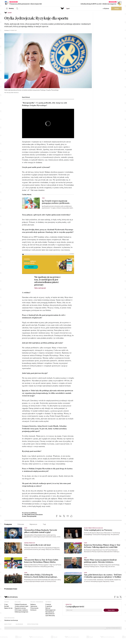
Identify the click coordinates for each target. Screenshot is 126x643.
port (68, 8)
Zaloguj (116, 8)
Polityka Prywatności (21, 604)
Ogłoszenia (33, 606)
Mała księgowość (50, 610)
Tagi (44, 524)
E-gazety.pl (48, 606)
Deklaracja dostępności (21, 612)
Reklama (33, 604)
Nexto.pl (47, 608)
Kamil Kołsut (26, 97)
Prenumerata (34, 608)
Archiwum (33, 610)
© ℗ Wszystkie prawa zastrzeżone (32, 514)
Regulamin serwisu (20, 608)
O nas (6, 604)
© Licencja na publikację (29, 513)
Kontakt (6, 606)
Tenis (43, 198)
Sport (10, 12)
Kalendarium (19, 624)
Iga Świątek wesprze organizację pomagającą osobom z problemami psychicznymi (55, 202)
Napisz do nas (8, 608)
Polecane (21, 524)
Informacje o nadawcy (21, 610)
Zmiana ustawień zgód (21, 606)
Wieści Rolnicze (49, 613)
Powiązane (8, 524)
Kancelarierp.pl (49, 612)
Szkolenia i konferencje (11, 620)
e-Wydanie (106, 8)
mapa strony (8, 624)
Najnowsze (33, 524)
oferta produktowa (32, 624)
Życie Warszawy (50, 615)
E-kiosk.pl (48, 604)
